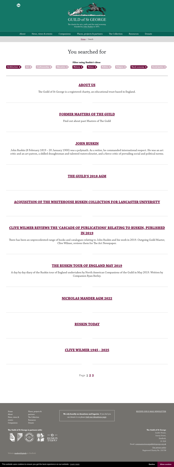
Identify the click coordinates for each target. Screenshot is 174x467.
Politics (105, 67)
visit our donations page (95, 417)
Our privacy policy (159, 448)
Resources (134, 33)
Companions (65, 33)
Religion (119, 67)
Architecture (12, 67)
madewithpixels (20, 453)
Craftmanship (43, 67)
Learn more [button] (75, 464)
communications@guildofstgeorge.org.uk (150, 444)
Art (27, 67)
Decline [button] (152, 464)
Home (83, 39)
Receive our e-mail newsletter (151, 411)
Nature (91, 67)
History (77, 67)
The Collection (116, 33)
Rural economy (138, 67)
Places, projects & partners (90, 33)
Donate (148, 33)
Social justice (157, 67)
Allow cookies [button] (165, 464)
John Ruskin (88, 27)
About (22, 33)
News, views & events (42, 33)
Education (61, 67)
